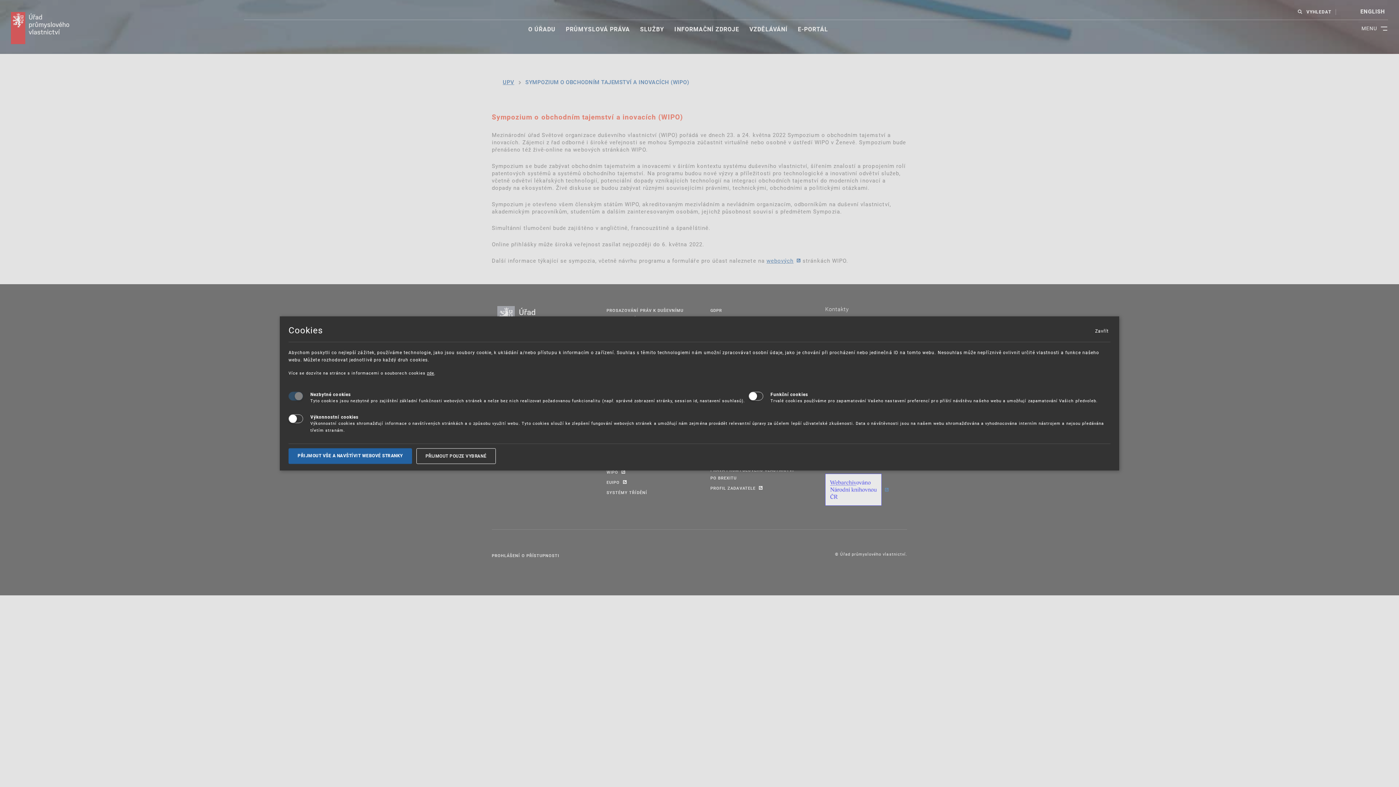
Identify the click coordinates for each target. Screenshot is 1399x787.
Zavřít (1101, 331)
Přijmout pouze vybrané (456, 456)
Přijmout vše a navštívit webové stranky (350, 455)
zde (430, 373)
